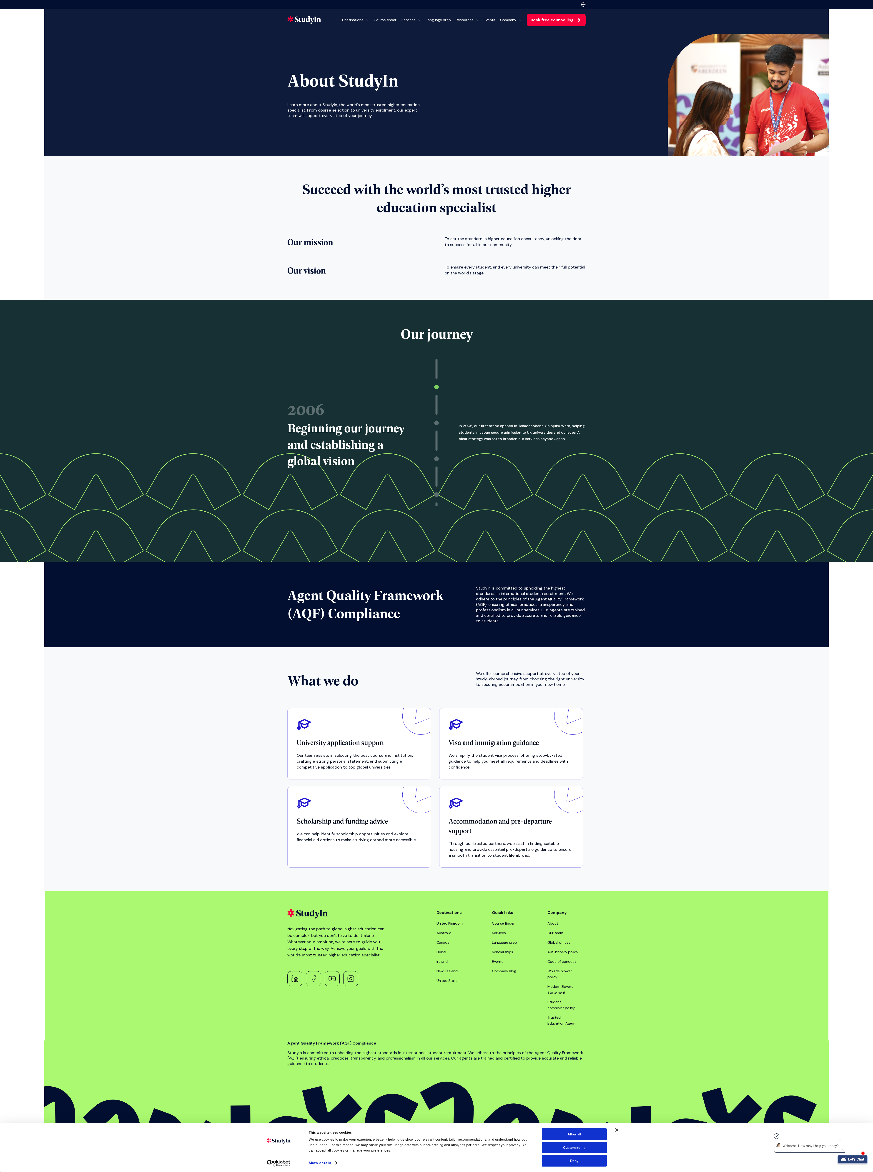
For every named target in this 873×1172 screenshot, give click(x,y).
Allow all (574, 1134)
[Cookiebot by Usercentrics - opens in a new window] (279, 1163)
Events (489, 19)
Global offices (558, 942)
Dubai (441, 952)
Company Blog (504, 971)
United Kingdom (449, 923)
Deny (574, 1161)
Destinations (352, 19)
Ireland (442, 961)
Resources (464, 19)
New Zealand (447, 971)
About (552, 923)
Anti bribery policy (562, 952)
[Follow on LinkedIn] (294, 978)
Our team (555, 933)
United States (447, 980)
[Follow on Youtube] (332, 978)
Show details (320, 1163)
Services (408, 19)
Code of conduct (561, 961)
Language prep (438, 19)
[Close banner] (616, 1130)
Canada (442, 942)
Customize (571, 1148)
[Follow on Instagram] (350, 978)
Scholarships (502, 952)
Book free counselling (552, 20)
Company (508, 19)
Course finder (385, 19)
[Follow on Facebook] (313, 978)
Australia (443, 933)
